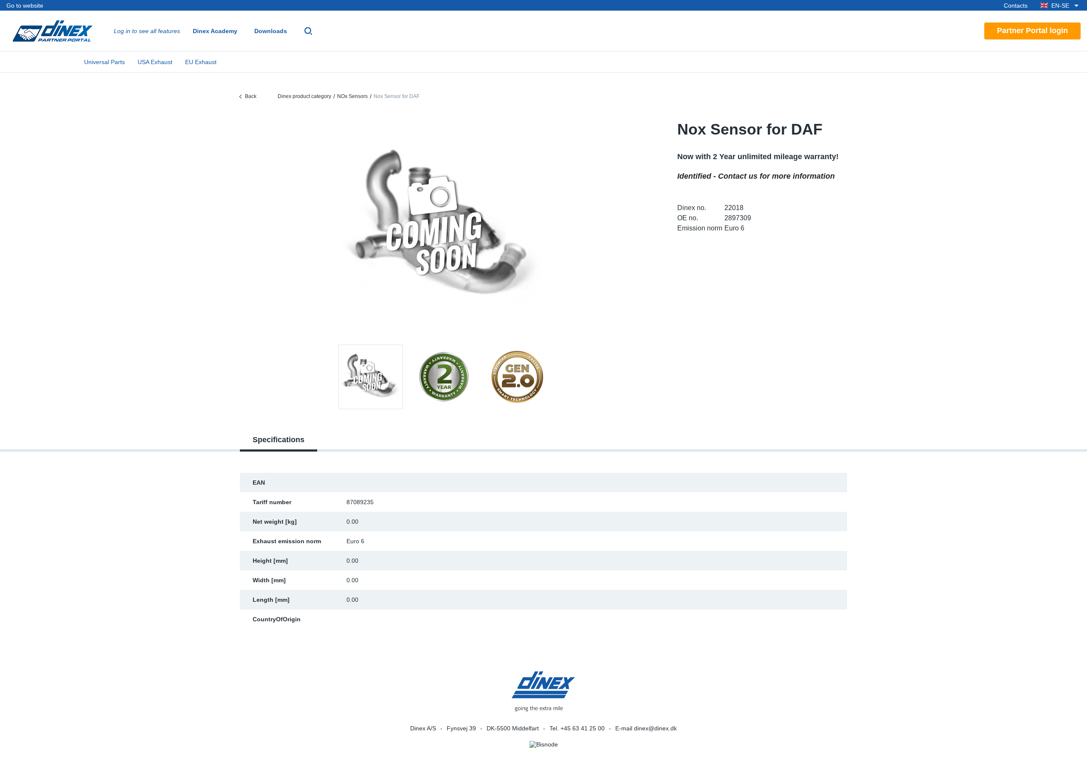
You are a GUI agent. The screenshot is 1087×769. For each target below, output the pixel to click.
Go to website (24, 5)
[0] (444, 226)
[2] (516, 377)
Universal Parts (104, 62)
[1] (443, 377)
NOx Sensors (352, 96)
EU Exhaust (201, 62)
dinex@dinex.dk (655, 728)
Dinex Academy (215, 31)
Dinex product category (304, 96)
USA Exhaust (155, 62)
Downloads (270, 31)
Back (250, 96)
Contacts (1016, 5)
